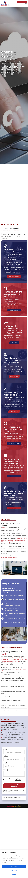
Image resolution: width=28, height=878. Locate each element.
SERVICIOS (4, 817)
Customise (14, 870)
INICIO (3, 815)
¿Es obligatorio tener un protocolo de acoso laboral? (14, 711)
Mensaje (5, 770)
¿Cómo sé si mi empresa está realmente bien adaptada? (14, 701)
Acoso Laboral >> (14, 376)
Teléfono (5, 756)
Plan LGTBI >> (14, 342)
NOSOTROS (4, 820)
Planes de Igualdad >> (14, 310)
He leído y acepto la (13, 779)
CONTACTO (4, 822)
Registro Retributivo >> (14, 476)
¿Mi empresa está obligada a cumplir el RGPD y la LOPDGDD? (14, 687)
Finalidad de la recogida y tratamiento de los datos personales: (13, 798)
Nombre (5, 749)
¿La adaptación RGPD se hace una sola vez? (14, 697)
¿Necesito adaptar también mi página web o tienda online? (14, 692)
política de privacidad (18, 779)
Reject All (14, 874)
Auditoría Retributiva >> (14, 508)
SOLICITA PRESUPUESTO (22, 1)
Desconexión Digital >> (14, 443)
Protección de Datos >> (14, 276)
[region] (14, 864)
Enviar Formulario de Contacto (14, 786)
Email (5, 763)
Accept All (14, 866)
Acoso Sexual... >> (14, 411)
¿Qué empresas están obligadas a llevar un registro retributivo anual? (14, 706)
